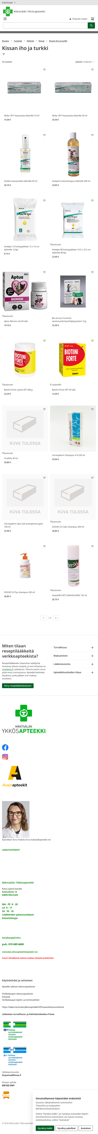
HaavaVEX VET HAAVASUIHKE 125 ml (69, 595)
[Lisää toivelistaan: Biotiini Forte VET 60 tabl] (92, 340)
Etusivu (5, 41)
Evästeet (6, 996)
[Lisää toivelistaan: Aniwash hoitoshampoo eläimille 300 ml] (92, 135)
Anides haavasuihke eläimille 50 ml (20, 181)
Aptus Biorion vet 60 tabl (16, 321)
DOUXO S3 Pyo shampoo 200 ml (19, 592)
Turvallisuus (60, 647)
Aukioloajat (7, 2)
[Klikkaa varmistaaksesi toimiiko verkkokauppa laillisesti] (49, 1030)
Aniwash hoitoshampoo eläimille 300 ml (71, 181)
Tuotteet (18, 41)
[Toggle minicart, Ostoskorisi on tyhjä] (92, 18)
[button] (49, 54)
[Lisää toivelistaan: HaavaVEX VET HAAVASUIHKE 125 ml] (92, 546)
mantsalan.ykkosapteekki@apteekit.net (20, 952)
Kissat (41, 41)
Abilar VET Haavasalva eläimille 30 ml (69, 115)
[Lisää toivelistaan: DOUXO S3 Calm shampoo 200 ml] (92, 477)
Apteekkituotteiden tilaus (67, 672)
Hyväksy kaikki (45, 1128)
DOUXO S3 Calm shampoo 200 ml (68, 526)
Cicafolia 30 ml (11, 458)
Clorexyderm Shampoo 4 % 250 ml (68, 455)
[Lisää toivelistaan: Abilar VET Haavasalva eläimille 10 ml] (44, 69)
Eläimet (30, 41)
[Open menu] (5, 19)
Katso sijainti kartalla (12, 888)
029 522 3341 (8, 1085)
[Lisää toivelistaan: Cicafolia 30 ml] (44, 409)
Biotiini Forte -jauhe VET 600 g (18, 389)
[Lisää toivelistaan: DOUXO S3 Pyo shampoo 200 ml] (44, 546)
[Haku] (91, 25)
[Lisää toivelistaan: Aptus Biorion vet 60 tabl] (44, 272)
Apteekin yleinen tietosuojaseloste (18, 986)
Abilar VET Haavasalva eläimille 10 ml (21, 115)
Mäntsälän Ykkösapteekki (29, 11)
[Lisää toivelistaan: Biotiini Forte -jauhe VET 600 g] (44, 340)
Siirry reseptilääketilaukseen (18, 685)
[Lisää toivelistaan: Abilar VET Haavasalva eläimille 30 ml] (92, 69)
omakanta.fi (7, 669)
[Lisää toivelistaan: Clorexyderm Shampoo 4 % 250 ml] (92, 409)
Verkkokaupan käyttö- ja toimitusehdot (20, 999)
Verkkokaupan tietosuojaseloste (17, 993)
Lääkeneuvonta (62, 664)
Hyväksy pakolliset (66, 1128)
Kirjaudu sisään (79, 18)
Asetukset (86, 1128)
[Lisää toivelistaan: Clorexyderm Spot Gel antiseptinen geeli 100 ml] (44, 477)
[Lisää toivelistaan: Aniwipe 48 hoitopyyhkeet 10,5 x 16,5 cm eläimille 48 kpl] (92, 200)
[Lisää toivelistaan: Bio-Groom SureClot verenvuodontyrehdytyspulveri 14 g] (92, 272)
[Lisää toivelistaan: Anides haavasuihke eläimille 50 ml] (44, 135)
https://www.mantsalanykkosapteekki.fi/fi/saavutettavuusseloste (33, 1007)
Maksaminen (61, 655)
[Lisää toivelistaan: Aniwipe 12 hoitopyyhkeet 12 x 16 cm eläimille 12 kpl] (44, 200)
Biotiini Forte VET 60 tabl (63, 389)
